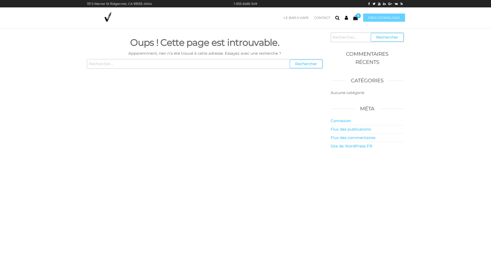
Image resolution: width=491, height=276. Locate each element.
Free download (384, 18)
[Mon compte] (346, 18)
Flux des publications (351, 129)
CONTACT (322, 18)
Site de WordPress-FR (351, 146)
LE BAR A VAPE (296, 18)
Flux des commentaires (353, 137)
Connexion (341, 120)
